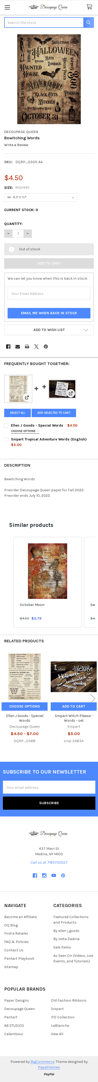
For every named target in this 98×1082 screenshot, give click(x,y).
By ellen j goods (66, 931)
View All (57, 1034)
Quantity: (13, 224)
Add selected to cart (53, 413)
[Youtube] (54, 875)
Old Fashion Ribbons (69, 1000)
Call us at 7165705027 (49, 862)
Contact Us (14, 950)
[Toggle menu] (7, 7)
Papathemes (49, 1067)
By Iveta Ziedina (66, 939)
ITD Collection (62, 1017)
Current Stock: (21, 210)
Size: (17, 187)
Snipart (57, 1009)
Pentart (11, 1017)
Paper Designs (16, 1000)
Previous (5, 699)
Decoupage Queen (19, 1009)
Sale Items (62, 947)
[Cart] (90, 7)
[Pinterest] (46, 347)
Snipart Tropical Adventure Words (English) (49, 439)
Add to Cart (73, 706)
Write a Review (16, 145)
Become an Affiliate (20, 917)
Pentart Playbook (19, 958)
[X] (36, 347)
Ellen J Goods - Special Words (37, 425)
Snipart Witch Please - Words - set (74, 718)
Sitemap (11, 967)
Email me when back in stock (49, 313)
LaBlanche (60, 1025)
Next (93, 699)
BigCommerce (42, 1061)
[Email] (18, 347)
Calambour (13, 1034)
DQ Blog (11, 925)
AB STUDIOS (14, 1025)
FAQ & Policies (16, 942)
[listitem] (47, 582)
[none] (49, 79)
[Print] (27, 347)
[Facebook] (8, 347)
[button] (49, 330)
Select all (17, 413)
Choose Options (23, 431)
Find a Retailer (16, 933)
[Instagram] (44, 875)
